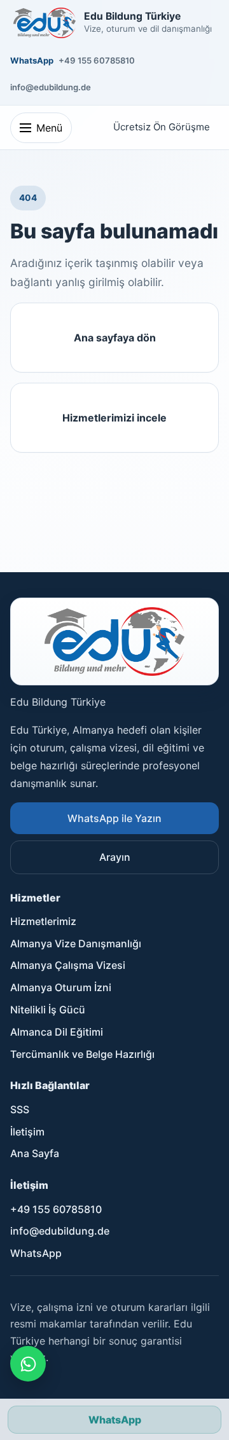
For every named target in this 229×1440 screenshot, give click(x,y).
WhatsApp (31, 60)
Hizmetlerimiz (43, 921)
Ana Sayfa (34, 1153)
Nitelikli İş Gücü (47, 1009)
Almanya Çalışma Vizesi (67, 965)
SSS (19, 1109)
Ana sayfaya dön (115, 337)
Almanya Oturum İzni (60, 987)
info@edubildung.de (50, 87)
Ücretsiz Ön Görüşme (161, 127)
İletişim (27, 1131)
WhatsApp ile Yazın (114, 818)
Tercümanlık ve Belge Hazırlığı (82, 1054)
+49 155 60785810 (97, 60)
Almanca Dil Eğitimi (56, 1031)
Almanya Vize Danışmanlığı (75, 943)
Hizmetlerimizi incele (114, 417)
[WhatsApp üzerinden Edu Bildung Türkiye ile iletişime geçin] (28, 1364)
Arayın (114, 857)
